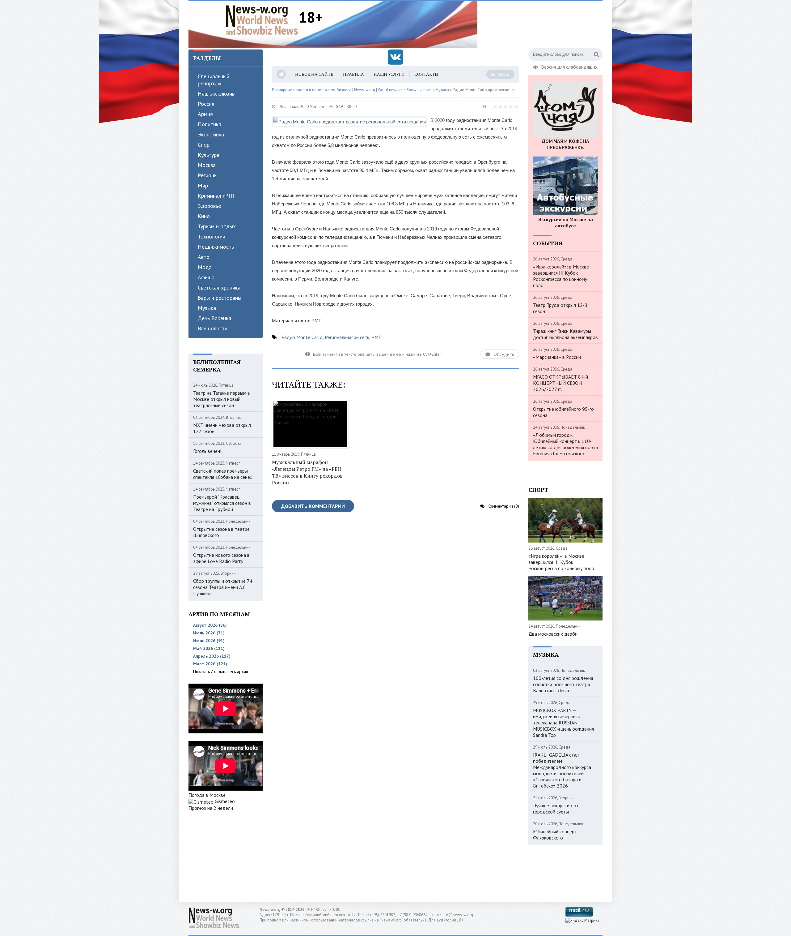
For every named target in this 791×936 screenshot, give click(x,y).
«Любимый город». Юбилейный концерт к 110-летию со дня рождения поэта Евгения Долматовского (565, 444)
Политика (209, 124)
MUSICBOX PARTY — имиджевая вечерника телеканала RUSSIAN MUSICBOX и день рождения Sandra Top (563, 722)
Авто (203, 256)
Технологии (211, 236)
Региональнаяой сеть (347, 337)
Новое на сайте (314, 74)
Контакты (426, 74)
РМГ (376, 337)
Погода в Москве (207, 795)
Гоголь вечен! (207, 451)
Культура (208, 154)
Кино (204, 216)
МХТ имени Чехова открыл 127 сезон (222, 428)
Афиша (206, 277)
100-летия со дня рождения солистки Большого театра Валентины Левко (563, 684)
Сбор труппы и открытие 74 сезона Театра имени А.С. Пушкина (222, 587)
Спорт (205, 144)
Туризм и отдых (217, 226)
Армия (205, 114)
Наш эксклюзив (216, 93)
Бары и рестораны (219, 297)
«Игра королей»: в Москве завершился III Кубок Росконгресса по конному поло (561, 276)
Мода (205, 267)
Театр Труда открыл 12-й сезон (560, 308)
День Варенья (214, 318)
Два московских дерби (552, 634)
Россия (206, 103)
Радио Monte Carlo (302, 337)
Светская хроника (219, 287)
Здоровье (209, 205)
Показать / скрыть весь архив (220, 671)
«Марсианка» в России (557, 357)
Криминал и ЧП (216, 195)
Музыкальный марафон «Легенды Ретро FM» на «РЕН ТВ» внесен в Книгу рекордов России (307, 472)
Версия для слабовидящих (569, 66)
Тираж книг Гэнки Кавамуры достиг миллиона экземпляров (565, 334)
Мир (203, 185)
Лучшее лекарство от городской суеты (556, 808)
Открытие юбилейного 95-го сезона (563, 412)
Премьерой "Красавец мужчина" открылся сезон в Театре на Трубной (222, 503)
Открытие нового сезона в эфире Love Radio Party (221, 558)
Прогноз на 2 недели (210, 808)
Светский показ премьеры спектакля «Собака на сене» (222, 474)
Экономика (211, 134)
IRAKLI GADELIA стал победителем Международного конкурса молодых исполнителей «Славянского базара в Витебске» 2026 (562, 770)
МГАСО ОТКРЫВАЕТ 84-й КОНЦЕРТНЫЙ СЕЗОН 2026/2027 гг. (560, 383)
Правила (353, 74)
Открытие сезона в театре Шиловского (221, 532)
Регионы (208, 175)
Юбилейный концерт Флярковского (555, 834)
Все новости (212, 328)
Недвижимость (216, 246)
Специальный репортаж (213, 80)
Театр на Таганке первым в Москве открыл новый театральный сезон (221, 399)
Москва (207, 165)
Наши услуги (389, 74)
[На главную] (262, 19)
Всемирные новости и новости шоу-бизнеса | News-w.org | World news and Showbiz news (352, 89)
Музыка (207, 307)
